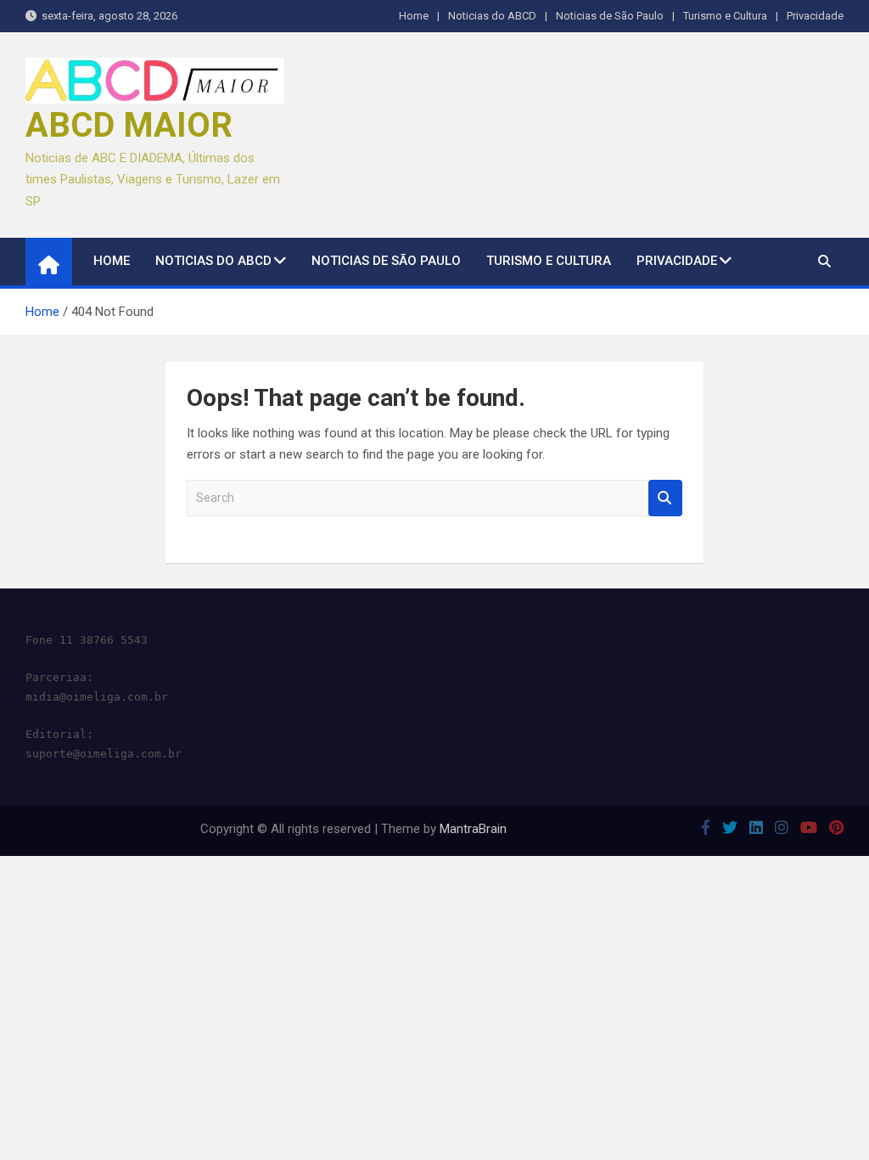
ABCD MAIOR (129, 125)
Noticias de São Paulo (610, 15)
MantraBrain (473, 828)
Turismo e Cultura (725, 15)
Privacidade (815, 15)
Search (665, 498)
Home (414, 15)
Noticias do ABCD (492, 15)
